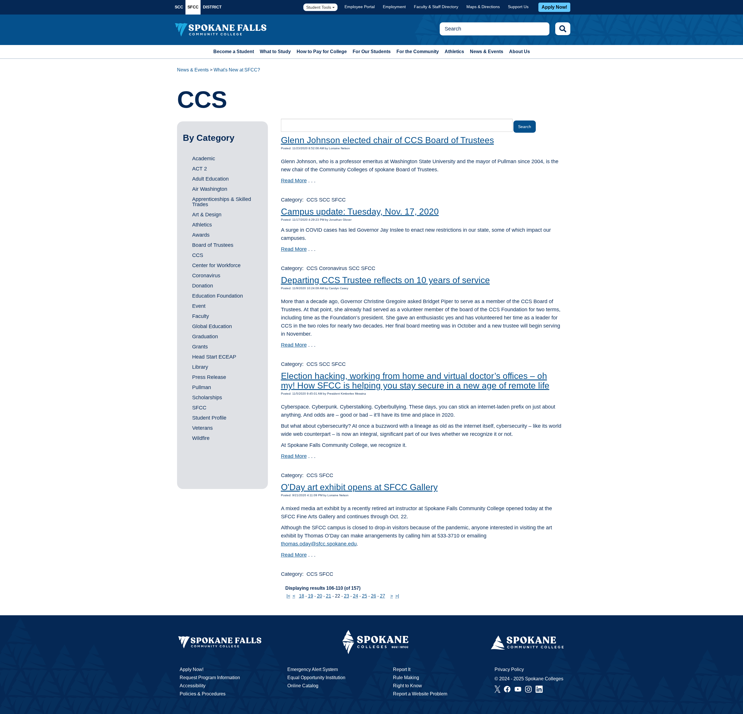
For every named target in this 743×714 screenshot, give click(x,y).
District (212, 7)
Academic (203, 158)
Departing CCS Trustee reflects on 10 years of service (385, 280)
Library (200, 367)
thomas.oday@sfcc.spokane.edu (319, 544)
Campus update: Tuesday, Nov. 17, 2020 (360, 211)
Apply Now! (554, 7)
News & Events (486, 51)
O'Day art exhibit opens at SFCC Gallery (359, 487)
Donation (202, 286)
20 (319, 595)
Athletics (454, 51)
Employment (394, 6)
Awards (201, 235)
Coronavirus (206, 275)
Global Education (212, 326)
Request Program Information (210, 677)
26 (373, 595)
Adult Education (210, 179)
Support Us (518, 6)
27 (382, 595)
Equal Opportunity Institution (316, 677)
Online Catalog (302, 685)
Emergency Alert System (312, 669)
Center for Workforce (216, 265)
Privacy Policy (509, 669)
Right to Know (407, 685)
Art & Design (206, 214)
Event (198, 306)
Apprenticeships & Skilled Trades (221, 201)
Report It (401, 669)
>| (397, 595)
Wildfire (201, 438)
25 (364, 595)
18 (301, 595)
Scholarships (207, 397)
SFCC (193, 7)
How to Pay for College (322, 51)
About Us (519, 51)
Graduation (205, 336)
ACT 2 (199, 169)
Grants (200, 347)
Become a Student (233, 51)
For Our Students (372, 51)
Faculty (200, 316)
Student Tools (319, 7)
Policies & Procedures (203, 693)
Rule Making (406, 677)
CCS (197, 255)
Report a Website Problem (420, 693)
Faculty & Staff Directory (436, 6)
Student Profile (209, 418)
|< (288, 595)
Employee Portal (360, 6)
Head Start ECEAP (214, 357)
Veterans (202, 428)
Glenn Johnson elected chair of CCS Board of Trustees (387, 140)
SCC (179, 7)
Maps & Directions (483, 6)
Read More (294, 181)
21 (328, 595)
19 (310, 595)
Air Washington (209, 189)
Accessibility (192, 685)
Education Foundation (217, 296)
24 (355, 595)
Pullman (201, 387)
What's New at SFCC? (237, 69)
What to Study (275, 51)
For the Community (417, 51)
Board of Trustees (212, 245)
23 (346, 595)
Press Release (209, 377)
